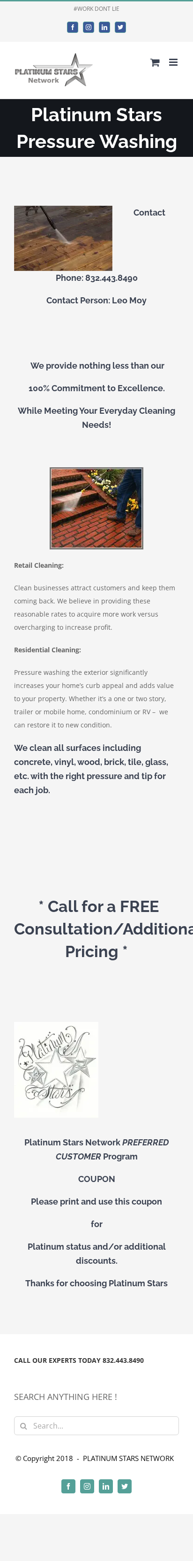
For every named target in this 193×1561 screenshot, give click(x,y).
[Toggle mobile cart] (155, 62)
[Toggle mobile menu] (174, 62)
